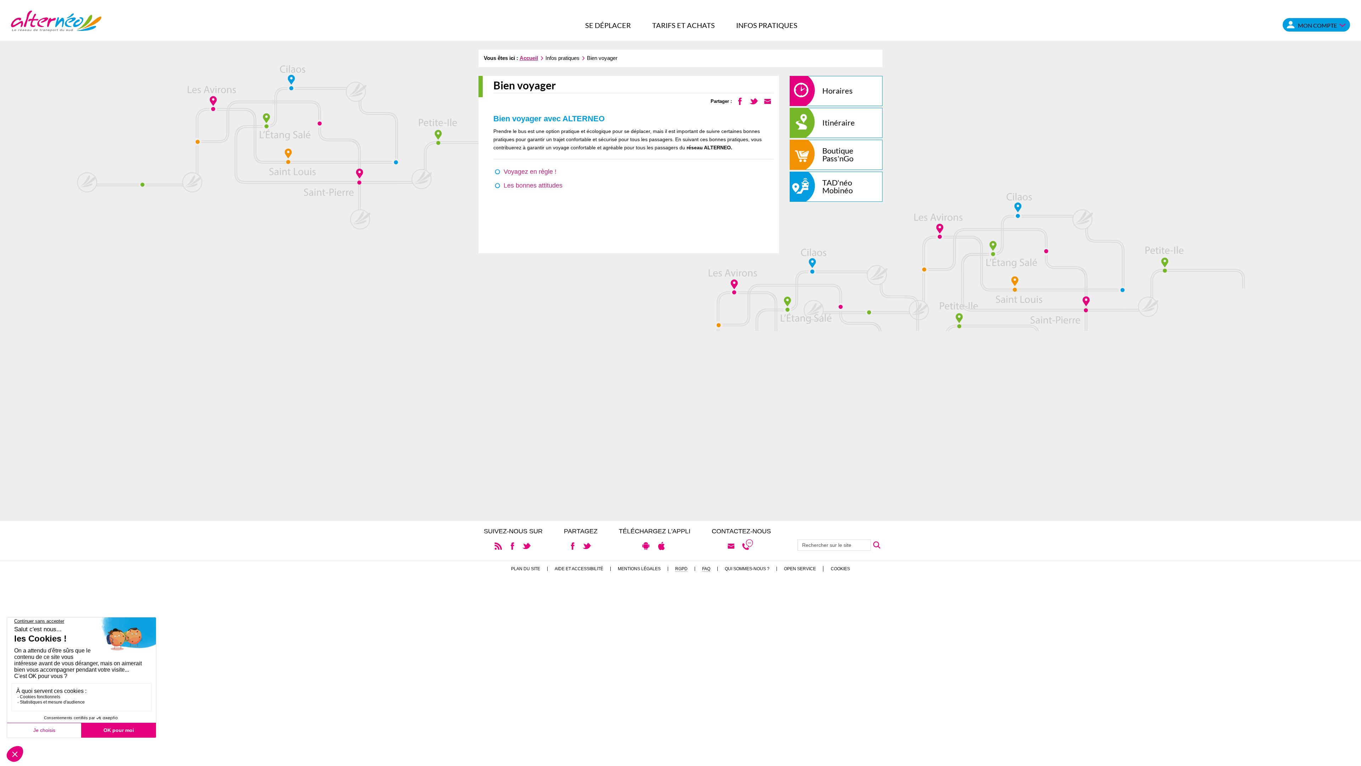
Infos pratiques (766, 25)
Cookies (840, 568)
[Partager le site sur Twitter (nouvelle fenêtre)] (586, 545)
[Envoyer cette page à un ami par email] (767, 101)
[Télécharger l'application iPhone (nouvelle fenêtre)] (661, 545)
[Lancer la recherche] (877, 545)
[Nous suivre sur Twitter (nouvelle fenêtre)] (526, 545)
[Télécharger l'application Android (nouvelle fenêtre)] (646, 545)
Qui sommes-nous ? (747, 569)
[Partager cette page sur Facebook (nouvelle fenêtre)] (739, 101)
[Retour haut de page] (1347, 757)
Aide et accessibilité (579, 569)
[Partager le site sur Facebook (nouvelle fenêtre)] (572, 545)
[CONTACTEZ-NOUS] (731, 546)
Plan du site (525, 569)
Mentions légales (639, 569)
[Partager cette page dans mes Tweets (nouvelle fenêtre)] (753, 101)
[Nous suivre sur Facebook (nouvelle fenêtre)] (512, 545)
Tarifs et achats (683, 25)
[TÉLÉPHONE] (747, 546)
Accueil (529, 58)
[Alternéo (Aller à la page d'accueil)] (56, 20)
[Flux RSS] (498, 545)
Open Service (800, 569)
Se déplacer (608, 25)
